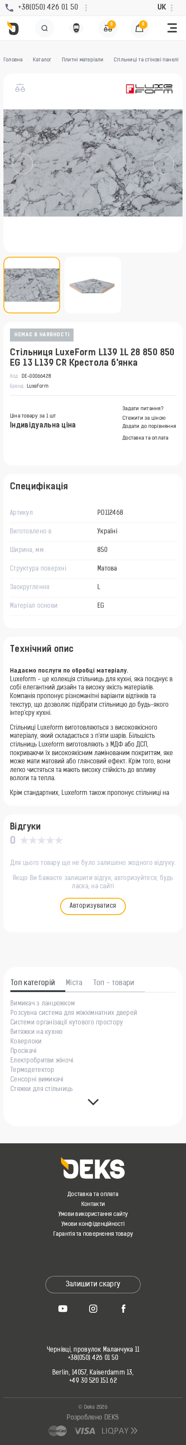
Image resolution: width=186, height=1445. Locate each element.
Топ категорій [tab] (33, 983)
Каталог (42, 60)
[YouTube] (63, 1308)
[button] (172, 28)
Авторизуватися (93, 906)
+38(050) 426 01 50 (93, 1359)
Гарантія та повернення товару (93, 1234)
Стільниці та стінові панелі (146, 60)
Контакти (93, 1204)
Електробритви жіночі (42, 1061)
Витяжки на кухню (36, 1033)
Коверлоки (26, 1042)
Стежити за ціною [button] (144, 418)
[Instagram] (93, 1308)
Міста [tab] (74, 983)
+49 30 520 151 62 (93, 1381)
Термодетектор (32, 1071)
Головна (13, 60)
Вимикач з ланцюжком (42, 1004)
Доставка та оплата (145, 438)
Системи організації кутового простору (66, 1023)
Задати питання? (143, 408)
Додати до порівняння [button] (149, 426)
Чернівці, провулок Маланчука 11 (93, 1350)
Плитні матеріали (83, 60)
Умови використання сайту (93, 1214)
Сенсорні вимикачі (37, 1080)
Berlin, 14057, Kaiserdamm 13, (93, 1373)
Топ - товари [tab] (114, 983)
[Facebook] (123, 1308)
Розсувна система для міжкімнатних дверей (73, 1014)
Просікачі (23, 1052)
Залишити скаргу (93, 1284)
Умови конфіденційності (93, 1224)
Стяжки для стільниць (41, 1090)
